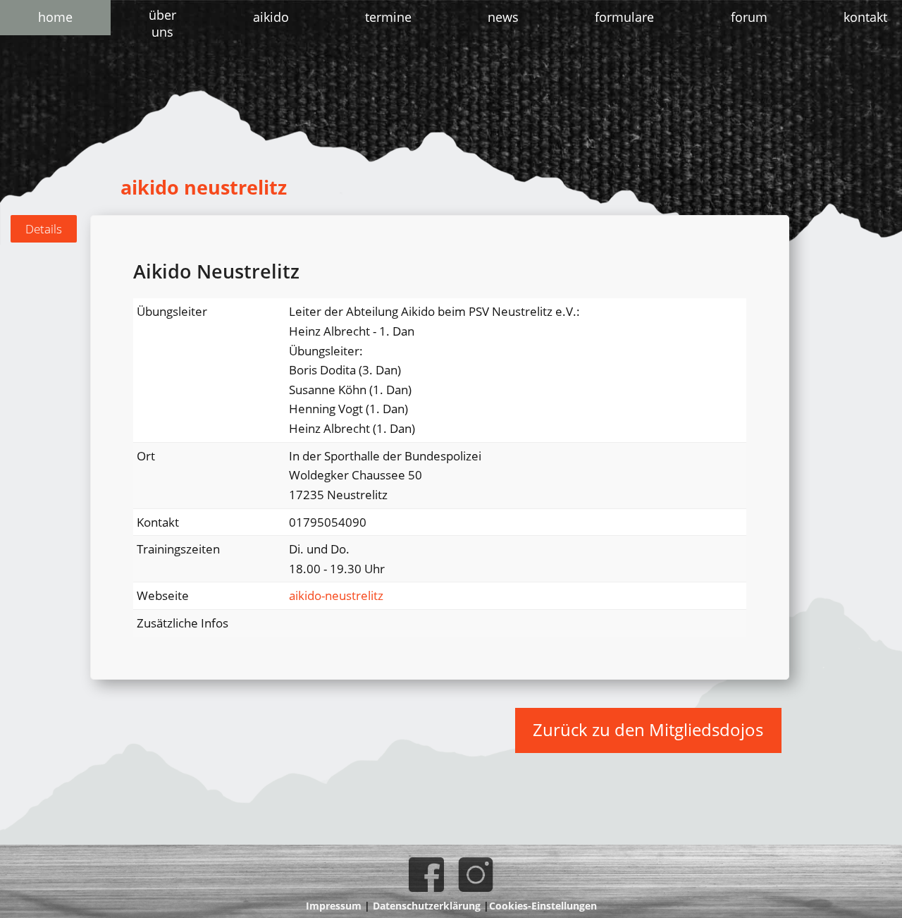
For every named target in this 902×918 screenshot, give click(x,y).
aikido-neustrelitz (336, 595)
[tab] (44, 229)
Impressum (334, 905)
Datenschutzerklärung (427, 905)
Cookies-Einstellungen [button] (543, 905)
